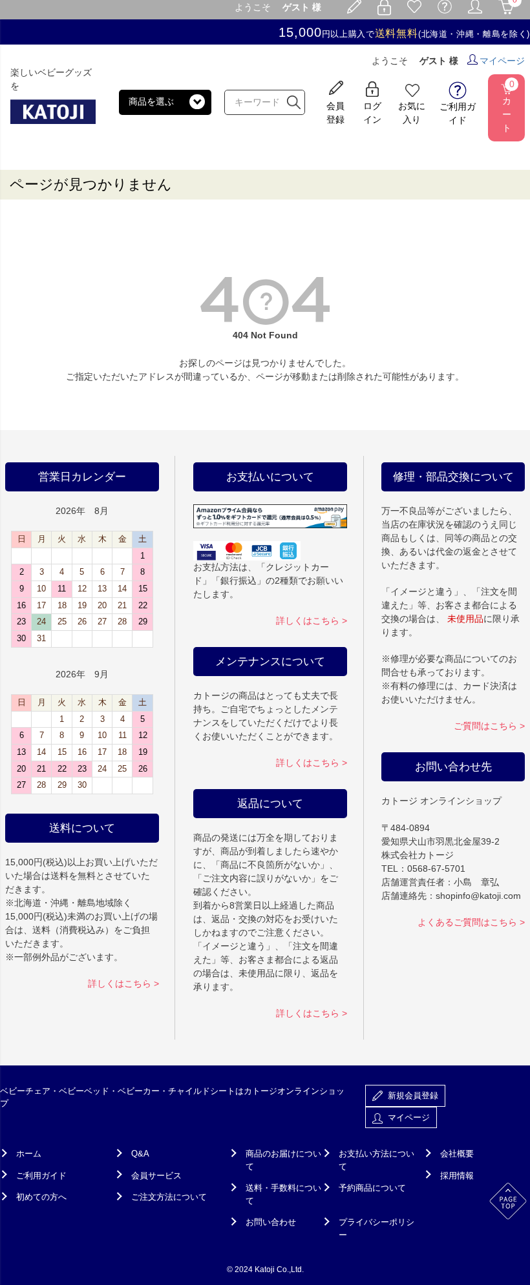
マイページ (502, 61)
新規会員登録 (410, 1095)
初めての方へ (41, 1197)
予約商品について (372, 1188)
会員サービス (156, 1175)
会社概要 (457, 1153)
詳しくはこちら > (123, 983)
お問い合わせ (271, 1222)
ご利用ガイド (41, 1175)
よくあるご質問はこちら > (471, 922)
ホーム (28, 1153)
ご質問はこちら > (489, 726)
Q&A (140, 1153)
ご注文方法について (169, 1197)
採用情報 (457, 1175)
